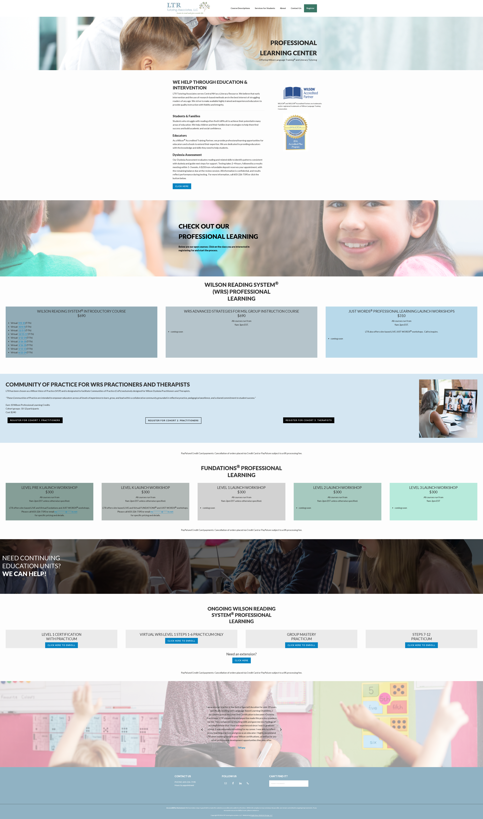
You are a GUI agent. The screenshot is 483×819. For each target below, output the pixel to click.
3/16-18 (22, 345)
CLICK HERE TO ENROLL (61, 645)
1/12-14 (22, 337)
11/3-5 (21, 330)
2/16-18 (22, 341)
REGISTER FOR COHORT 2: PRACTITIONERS (173, 420)
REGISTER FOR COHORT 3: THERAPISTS (309, 420)
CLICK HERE (182, 186)
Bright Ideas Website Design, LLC (261, 815)
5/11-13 (22, 348)
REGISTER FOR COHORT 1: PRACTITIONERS (35, 420)
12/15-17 (23, 334)
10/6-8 (21, 326)
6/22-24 (22, 352)
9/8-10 (21, 323)
